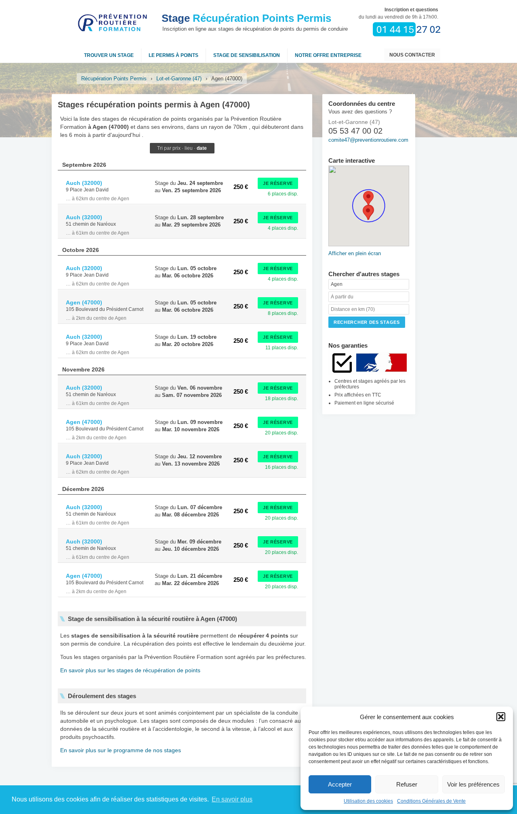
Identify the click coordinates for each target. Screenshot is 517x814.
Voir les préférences (473, 784)
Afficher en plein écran (354, 253)
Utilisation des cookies (368, 801)
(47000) (84, 302)
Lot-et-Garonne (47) (179, 79)
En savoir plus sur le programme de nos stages (120, 750)
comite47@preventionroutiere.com (368, 140)
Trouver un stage (109, 55)
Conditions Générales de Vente (431, 801)
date (202, 148)
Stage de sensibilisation (246, 55)
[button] (501, 717)
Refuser (406, 784)
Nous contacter (412, 55)
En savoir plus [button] (232, 799)
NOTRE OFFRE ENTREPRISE (328, 55)
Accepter (340, 784)
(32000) (84, 183)
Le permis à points (173, 55)
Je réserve (278, 183)
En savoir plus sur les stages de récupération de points (130, 670)
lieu (189, 148)
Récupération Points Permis (246, 18)
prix (176, 148)
